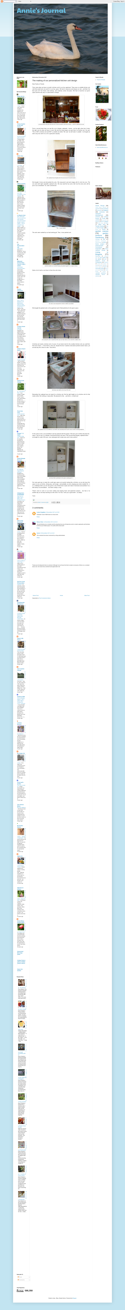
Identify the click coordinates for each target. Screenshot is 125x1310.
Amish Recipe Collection (100, 207)
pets (105, 259)
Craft (103, 218)
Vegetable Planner (100, 274)
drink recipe (100, 223)
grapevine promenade (100, 240)
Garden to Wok (21, 696)
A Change (19, 329)
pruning (99, 263)
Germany (97, 239)
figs (107, 226)
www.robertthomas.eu (102, 147)
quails (96, 265)
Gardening (99, 237)
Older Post (86, 595)
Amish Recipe (100, 205)
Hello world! (20, 248)
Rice (106, 265)
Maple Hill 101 (20, 96)
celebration (102, 212)
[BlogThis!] (54, 502)
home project (99, 244)
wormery (97, 276)
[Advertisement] (61, 581)
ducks (107, 223)
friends (104, 229)
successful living (99, 268)
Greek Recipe (98, 242)
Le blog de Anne (21, 215)
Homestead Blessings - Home (20, 953)
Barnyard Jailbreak (21, 807)
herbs (104, 242)
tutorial (104, 271)
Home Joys (20, 156)
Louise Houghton (41, 512)
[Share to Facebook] (57, 502)
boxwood (99, 210)
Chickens (97, 216)
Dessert (97, 221)
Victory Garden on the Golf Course (21, 125)
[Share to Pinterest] (59, 502)
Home (61, 595)
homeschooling (99, 245)
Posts (20, 1277)
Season (105, 266)
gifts (104, 239)
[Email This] (52, 502)
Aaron (38, 533)
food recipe (100, 227)
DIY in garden (104, 221)
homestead (98, 247)
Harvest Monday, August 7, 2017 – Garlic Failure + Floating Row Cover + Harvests (21, 700)
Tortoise (101, 269)
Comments (22, 1280)
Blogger (74, 1298)
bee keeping (105, 208)
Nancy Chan (40, 522)
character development (99, 214)
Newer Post (36, 595)
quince (101, 265)
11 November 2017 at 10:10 (50, 522)
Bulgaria (105, 210)
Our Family (103, 257)
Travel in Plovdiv (101, 79)
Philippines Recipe (100, 260)
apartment (97, 208)
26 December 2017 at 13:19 (47, 533)
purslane (105, 263)
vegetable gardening (100, 273)
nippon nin (20, 856)
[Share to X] (56, 502)
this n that (19, 551)
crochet (97, 220)
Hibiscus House (21, 183)
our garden (98, 259)
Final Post (19, 584)
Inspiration (98, 248)
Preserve (106, 262)
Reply (38, 516)
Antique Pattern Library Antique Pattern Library (21, 962)
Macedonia (97, 256)
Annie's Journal (41, 10)
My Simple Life (21, 753)
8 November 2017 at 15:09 (52, 512)
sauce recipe (98, 266)
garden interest (101, 231)
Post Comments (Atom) (45, 598)
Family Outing (99, 226)
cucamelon (104, 220)
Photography (98, 262)
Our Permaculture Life (20, 246)
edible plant (101, 224)
